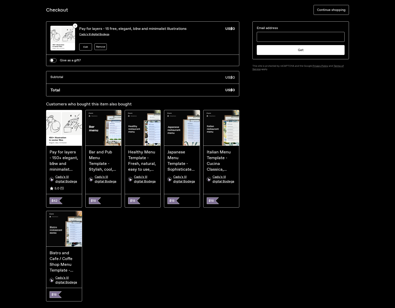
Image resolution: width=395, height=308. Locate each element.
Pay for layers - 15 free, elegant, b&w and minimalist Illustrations (133, 28)
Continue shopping (331, 10)
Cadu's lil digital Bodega (94, 34)
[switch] (53, 60)
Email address (267, 28)
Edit (85, 47)
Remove (100, 46)
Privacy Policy (320, 65)
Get (300, 50)
